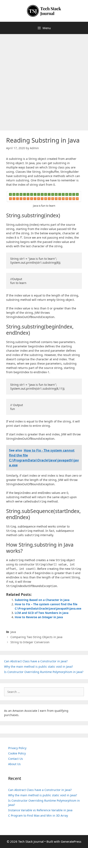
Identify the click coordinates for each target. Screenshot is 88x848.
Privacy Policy (17, 748)
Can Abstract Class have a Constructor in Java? (36, 661)
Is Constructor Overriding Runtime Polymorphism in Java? (43, 672)
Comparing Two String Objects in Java (36, 637)
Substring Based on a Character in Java (42, 600)
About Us (14, 764)
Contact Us (15, 759)
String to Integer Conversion (30, 642)
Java (13, 632)
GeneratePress (71, 841)
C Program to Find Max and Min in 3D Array (38, 815)
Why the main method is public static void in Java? (38, 666)
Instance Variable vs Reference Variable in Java (40, 810)
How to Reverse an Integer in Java (39, 617)
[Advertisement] (44, 80)
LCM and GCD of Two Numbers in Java (41, 613)
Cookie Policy (17, 753)
